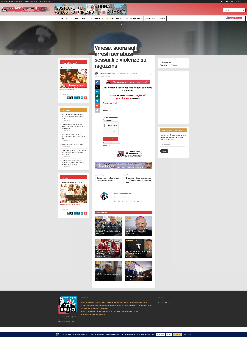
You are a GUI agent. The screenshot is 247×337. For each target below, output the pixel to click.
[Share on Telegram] (97, 101)
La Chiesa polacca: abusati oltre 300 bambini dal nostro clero (137, 229)
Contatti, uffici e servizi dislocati (90, 302)
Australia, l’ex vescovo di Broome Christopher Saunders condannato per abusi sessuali (73, 126)
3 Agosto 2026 (66, 166)
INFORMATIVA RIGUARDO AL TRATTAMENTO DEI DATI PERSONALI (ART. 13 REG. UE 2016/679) (109, 311)
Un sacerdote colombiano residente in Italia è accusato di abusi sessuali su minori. (73, 116)
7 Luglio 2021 (130, 256)
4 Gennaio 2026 (65, 94)
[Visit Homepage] (26, 9)
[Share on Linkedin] (97, 91)
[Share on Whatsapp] (97, 96)
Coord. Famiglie (115, 18)
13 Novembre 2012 (123, 73)
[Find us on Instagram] (229, 1)
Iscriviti (164, 151)
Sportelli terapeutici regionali (89, 308)
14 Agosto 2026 (67, 130)
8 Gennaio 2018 (101, 233)
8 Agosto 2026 (66, 140)
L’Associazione (80, 18)
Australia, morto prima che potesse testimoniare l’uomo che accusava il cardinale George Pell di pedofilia (108, 228)
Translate (174, 65)
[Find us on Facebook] (221, 1)
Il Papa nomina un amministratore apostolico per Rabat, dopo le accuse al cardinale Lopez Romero (74, 162)
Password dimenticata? (111, 143)
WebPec (27, 1)
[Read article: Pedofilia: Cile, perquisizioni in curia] (138, 271)
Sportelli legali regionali (145, 305)
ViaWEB (16, 1)
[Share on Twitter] (97, 87)
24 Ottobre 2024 (101, 256)
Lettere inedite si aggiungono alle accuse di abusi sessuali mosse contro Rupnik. (73, 136)
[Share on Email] (97, 105)
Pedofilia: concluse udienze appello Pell (108, 275)
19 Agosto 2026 (67, 120)
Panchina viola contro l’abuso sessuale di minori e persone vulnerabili (102, 305)
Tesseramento (66, 67)
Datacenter (4, 1)
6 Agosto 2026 (66, 146)
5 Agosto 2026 (66, 156)
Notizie (150, 18)
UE (52, 1)
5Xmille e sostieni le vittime (71, 182)
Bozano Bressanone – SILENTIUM (72, 144)
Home (66, 18)
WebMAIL (21, 1)
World (98, 218)
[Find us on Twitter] (224, 1)
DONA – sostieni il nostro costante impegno (115, 302)
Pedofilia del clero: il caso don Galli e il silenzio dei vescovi (138, 252)
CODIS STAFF (34, 1)
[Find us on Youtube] (227, 1)
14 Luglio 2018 (130, 279)
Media (162, 18)
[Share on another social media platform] (97, 110)
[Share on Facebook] (97, 82)
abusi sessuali (84, 24)
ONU (49, 1)
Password (107, 110)
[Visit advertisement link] (90, 9)
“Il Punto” (97, 18)
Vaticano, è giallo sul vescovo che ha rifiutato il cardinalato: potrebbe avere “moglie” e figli (107, 251)
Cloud (11, 1)
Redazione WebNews (107, 73)
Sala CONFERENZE (131, 305)
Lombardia (134, 73)
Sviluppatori (43, 1)
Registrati (106, 145)
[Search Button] (234, 7)
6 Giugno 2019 (100, 279)
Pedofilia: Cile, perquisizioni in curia (138, 276)
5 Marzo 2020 (64, 209)
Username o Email (110, 103)
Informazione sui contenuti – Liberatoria (93, 314)
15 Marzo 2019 (131, 233)
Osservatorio (134, 18)
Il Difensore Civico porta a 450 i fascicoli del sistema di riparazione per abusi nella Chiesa (74, 152)
